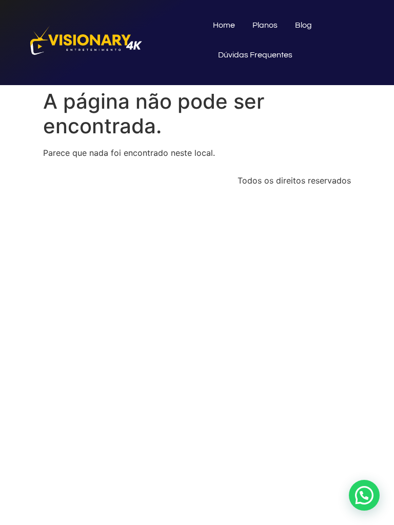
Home (224, 25)
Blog (303, 25)
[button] (364, 495)
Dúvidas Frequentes (255, 55)
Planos (265, 25)
